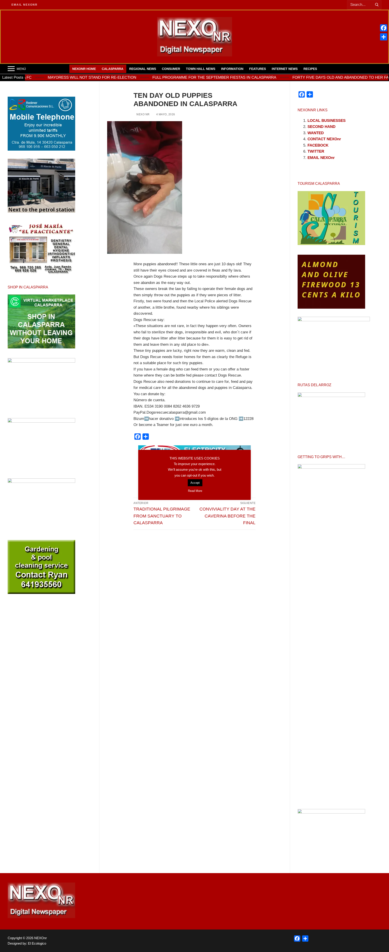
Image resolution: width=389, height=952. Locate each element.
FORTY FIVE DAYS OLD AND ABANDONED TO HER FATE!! (305, 77)
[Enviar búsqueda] (376, 5)
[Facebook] (383, 27)
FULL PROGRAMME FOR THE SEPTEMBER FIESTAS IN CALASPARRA (176, 77)
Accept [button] (195, 482)
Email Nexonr (24, 4)
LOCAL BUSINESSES (327, 120)
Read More (195, 491)
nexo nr (143, 114)
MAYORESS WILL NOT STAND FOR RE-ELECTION (54, 77)
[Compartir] (383, 36)
